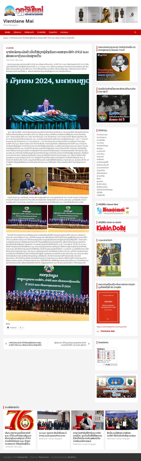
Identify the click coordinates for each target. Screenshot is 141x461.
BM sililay (19, 60)
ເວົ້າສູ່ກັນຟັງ (101, 195)
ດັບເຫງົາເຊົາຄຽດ (102, 146)
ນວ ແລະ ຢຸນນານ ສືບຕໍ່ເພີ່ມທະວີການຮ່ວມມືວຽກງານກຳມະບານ (53, 434)
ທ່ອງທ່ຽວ (100, 148)
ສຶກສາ (99, 179)
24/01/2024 (10, 60)
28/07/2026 (111, 439)
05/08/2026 (77, 444)
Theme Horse (44, 457)
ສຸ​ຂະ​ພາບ (100, 181)
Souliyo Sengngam (55, 439)
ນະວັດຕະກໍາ (101, 151)
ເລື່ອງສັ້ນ (100, 192)
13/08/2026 (9, 447)
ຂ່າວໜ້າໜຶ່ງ (41, 32)
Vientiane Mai (18, 21)
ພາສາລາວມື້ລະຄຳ (103, 165)
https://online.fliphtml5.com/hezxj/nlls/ (112, 327)
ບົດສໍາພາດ (100, 159)
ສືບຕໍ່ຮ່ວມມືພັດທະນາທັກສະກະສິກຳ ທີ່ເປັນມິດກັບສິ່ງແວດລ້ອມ (121, 434)
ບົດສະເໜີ (100, 157)
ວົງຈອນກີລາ (53, 32)
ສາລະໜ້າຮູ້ (100, 176)
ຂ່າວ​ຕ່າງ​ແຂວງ (101, 137)
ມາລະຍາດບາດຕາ (103, 168)
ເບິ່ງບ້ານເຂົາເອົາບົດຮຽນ (105, 190)
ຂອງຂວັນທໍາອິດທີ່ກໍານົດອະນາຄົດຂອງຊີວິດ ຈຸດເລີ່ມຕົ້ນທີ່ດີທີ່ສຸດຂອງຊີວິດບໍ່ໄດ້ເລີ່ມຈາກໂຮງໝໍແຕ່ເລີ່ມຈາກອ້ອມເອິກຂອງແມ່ (87, 437)
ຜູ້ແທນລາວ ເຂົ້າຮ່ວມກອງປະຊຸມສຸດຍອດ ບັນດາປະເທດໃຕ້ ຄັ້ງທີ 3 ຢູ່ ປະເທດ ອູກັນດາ (70, 344)
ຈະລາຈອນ (100, 143)
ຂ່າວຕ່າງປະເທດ (102, 135)
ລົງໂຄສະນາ (17, 32)
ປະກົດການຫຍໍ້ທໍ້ (102, 162)
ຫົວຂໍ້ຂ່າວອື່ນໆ (102, 184)
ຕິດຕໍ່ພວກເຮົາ (29, 32)
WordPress (72, 457)
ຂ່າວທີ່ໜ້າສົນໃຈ (12, 407)
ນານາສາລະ (64, 32)
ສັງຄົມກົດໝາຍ (102, 173)
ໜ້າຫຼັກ (7, 32)
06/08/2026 (43, 439)
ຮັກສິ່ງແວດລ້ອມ (102, 187)
